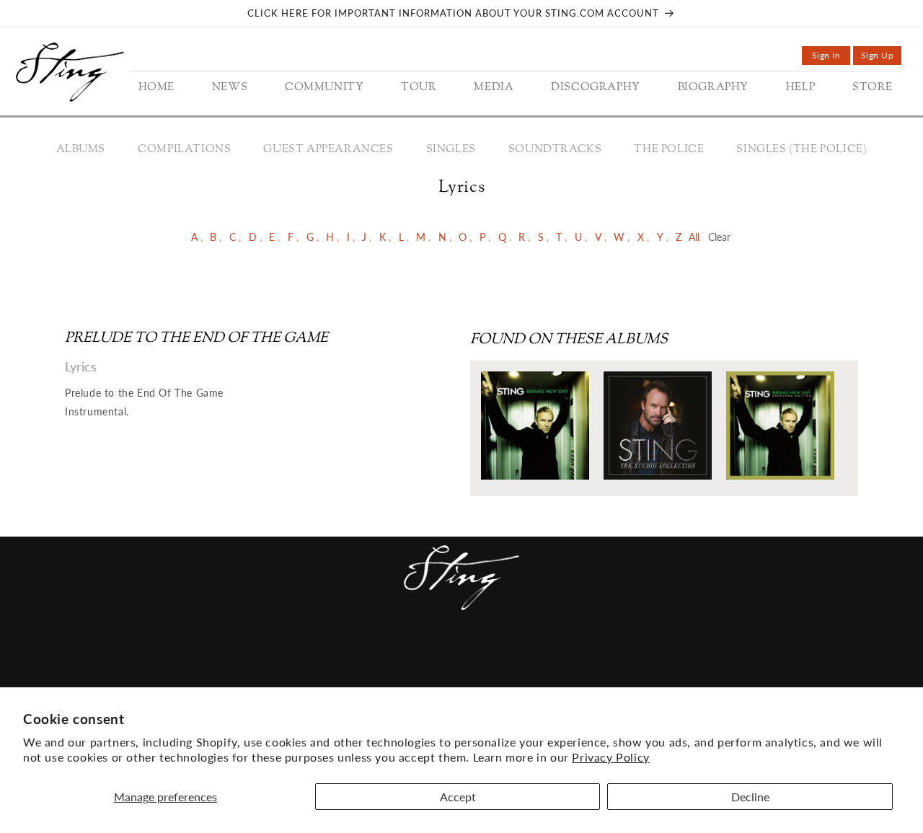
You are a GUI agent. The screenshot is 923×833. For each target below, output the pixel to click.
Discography (466, 658)
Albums (81, 149)
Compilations (184, 149)
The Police (669, 149)
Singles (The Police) (801, 149)
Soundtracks (555, 149)
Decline (750, 796)
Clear (719, 237)
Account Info (679, 658)
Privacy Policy (610, 757)
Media (395, 658)
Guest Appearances (328, 149)
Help (562, 658)
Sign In (831, 57)
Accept (458, 796)
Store (605, 658)
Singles (451, 149)
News (216, 658)
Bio (528, 658)
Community (280, 658)
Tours (346, 658)
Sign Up (881, 57)
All (694, 237)
